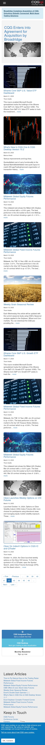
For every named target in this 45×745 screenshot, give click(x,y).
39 (33, 576)
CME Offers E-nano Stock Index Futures (19, 688)
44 (19, 580)
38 (28, 576)
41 (5, 580)
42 (10, 580)
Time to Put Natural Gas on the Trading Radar (21, 678)
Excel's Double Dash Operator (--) (16, 692)
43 (15, 580)
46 (29, 580)
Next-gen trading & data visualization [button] (22, 644)
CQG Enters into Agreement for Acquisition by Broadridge (17, 33)
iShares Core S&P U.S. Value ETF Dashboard (20, 91)
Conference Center (11, 719)
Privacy (22, 721)
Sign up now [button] (22, 653)
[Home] (37, 3)
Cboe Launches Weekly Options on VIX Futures (22, 499)
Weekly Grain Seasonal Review (19, 304)
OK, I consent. (8, 740)
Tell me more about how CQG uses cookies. (18, 732)
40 (38, 576)
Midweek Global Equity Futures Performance (18, 197)
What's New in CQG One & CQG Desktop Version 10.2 (19, 148)
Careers (7, 721)
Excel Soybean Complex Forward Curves (19, 699)
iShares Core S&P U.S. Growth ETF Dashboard (21, 354)
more (19, 111)
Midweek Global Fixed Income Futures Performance (22, 251)
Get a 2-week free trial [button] (23, 635)
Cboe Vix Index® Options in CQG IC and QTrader (21, 547)
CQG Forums (9, 717)
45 (24, 580)
